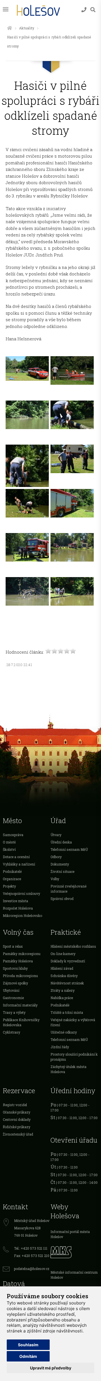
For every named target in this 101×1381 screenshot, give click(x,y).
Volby (54, 879)
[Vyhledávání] (92, 10)
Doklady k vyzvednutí (67, 961)
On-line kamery (62, 953)
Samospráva (13, 834)
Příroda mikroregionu (20, 975)
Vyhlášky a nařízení (19, 864)
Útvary (55, 834)
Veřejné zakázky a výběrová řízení (72, 1022)
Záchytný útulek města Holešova (68, 1069)
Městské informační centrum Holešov (74, 1275)
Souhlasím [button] (28, 1344)
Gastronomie (13, 997)
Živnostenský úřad (18, 1134)
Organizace (12, 879)
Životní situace (62, 871)
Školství (9, 849)
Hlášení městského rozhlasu (73, 946)
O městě (9, 842)
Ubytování (11, 990)
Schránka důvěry (64, 975)
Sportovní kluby (15, 968)
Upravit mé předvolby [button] (50, 1367)
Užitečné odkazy (63, 1032)
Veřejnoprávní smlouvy (21, 893)
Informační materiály (20, 1005)
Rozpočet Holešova (18, 908)
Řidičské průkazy (16, 1127)
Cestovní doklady (17, 1119)
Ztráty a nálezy (62, 990)
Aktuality (26, 28)
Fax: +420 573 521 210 (31, 1255)
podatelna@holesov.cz (31, 1268)
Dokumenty (59, 864)
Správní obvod (62, 898)
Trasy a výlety (14, 1012)
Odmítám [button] (28, 1356)
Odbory (56, 856)
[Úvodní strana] (9, 28)
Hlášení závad (61, 968)
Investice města (15, 901)
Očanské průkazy (16, 1112)
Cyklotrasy (11, 1032)
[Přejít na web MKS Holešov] (74, 1251)
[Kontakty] (83, 10)
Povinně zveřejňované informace (68, 888)
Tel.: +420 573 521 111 (30, 1248)
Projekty (9, 886)
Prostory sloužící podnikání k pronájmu (74, 1057)
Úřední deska (61, 842)
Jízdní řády (59, 1047)
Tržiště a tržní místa (66, 1012)
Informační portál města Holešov (70, 1234)
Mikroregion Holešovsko (22, 915)
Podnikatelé (12, 871)
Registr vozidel (15, 1104)
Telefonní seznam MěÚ (69, 849)
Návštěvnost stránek (67, 983)
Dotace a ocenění (16, 856)
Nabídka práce (61, 997)
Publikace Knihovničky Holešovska (21, 1022)
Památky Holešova (18, 961)
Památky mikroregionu (21, 953)
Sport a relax (13, 946)
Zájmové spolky (15, 983)
